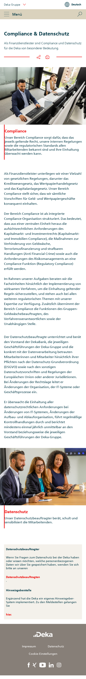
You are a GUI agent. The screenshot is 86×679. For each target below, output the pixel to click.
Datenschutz (56, 646)
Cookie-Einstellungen (43, 654)
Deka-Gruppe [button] (12, 4)
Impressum (29, 646)
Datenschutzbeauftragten (23, 577)
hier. (9, 614)
